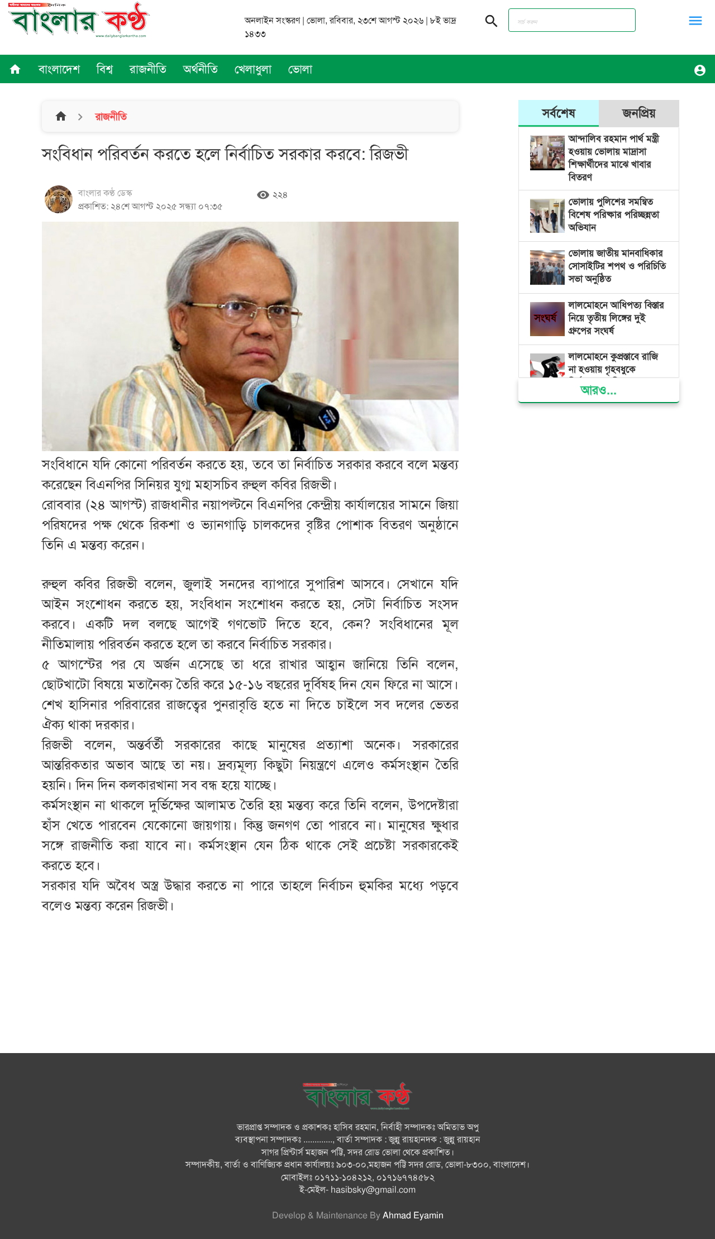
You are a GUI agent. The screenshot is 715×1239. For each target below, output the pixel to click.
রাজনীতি (148, 69)
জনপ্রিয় (639, 113)
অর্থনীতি (200, 69)
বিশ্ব (105, 69)
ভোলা (300, 69)
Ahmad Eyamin (413, 1215)
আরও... (599, 390)
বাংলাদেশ (59, 69)
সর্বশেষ (558, 113)
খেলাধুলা (253, 69)
